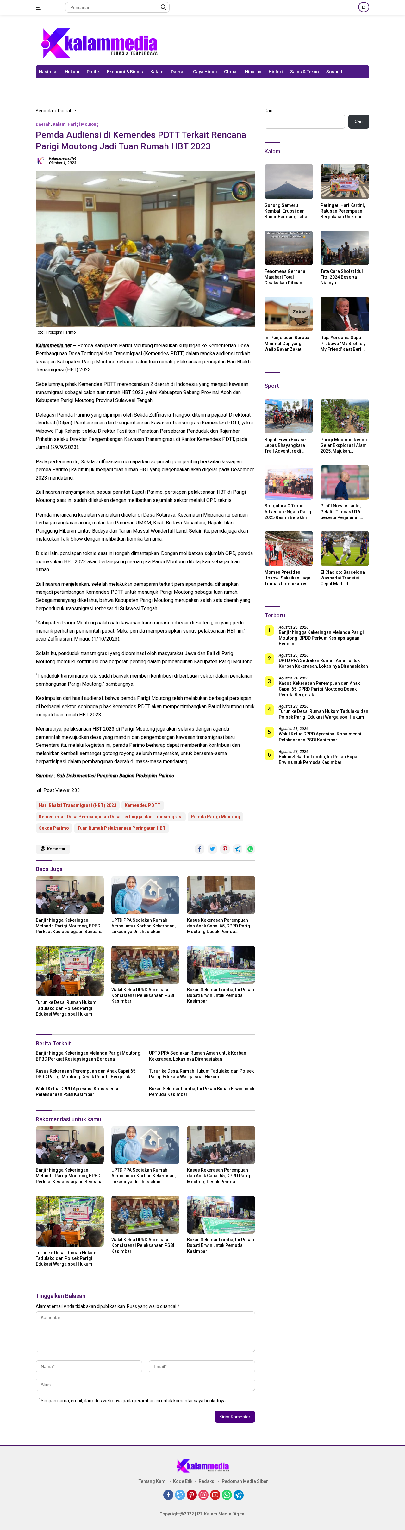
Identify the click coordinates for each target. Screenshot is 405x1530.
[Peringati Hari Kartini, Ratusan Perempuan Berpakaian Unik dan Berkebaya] (345, 181)
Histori (276, 71)
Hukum (72, 71)
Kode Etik (182, 1481)
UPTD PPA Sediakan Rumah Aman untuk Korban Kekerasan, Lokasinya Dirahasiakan (143, 926)
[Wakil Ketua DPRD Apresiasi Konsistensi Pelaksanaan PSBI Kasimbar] (145, 965)
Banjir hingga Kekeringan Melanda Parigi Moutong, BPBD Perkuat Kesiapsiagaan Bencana (69, 926)
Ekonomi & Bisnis (125, 71)
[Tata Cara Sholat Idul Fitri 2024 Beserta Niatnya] (345, 248)
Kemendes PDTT (143, 805)
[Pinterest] (192, 1495)
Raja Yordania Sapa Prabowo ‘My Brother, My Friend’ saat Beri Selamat (343, 343)
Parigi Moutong (83, 124)
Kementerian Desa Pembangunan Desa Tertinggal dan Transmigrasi (111, 816)
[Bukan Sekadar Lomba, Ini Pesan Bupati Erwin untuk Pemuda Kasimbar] (221, 965)
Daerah (178, 71)
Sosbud (334, 71)
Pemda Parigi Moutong (215, 816)
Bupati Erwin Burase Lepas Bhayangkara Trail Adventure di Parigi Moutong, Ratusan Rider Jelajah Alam (287, 445)
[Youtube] (215, 1495)
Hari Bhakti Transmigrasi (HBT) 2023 (77, 805)
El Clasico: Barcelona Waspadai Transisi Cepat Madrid (343, 577)
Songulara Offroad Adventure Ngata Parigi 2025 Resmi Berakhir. (289, 511)
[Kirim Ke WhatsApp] (250, 849)
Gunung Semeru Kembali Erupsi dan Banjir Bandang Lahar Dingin (287, 211)
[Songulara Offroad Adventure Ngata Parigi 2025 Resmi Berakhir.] (289, 482)
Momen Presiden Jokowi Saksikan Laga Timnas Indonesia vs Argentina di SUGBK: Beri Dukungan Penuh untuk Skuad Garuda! (287, 577)
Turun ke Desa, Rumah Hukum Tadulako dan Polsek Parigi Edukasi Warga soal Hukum (66, 1008)
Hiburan (253, 71)
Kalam (157, 71)
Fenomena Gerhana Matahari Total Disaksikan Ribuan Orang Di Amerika (285, 277)
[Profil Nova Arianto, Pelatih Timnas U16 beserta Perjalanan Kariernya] (345, 482)
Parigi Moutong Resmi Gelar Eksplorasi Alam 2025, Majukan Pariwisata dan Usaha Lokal (344, 445)
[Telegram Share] (237, 849)
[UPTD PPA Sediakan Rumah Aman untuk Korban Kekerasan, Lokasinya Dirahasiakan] (145, 895)
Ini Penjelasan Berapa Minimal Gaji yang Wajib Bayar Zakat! (287, 343)
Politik (93, 71)
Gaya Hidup (205, 71)
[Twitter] (180, 1495)
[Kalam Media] (99, 42)
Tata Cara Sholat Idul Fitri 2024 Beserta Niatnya (342, 277)
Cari (268, 110)
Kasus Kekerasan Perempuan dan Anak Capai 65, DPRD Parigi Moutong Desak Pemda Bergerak (219, 926)
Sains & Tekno (304, 71)
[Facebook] (168, 1495)
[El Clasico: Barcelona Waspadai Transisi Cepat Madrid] (345, 548)
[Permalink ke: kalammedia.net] (41, 160)
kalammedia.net (62, 158)
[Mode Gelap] (363, 7)
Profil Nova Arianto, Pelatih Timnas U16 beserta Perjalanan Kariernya (341, 511)
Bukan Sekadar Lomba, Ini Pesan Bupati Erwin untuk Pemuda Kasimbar (220, 995)
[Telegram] (239, 1495)
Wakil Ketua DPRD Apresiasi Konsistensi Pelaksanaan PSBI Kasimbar (142, 995)
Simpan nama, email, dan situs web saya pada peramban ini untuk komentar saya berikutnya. (134, 1400)
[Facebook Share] (199, 849)
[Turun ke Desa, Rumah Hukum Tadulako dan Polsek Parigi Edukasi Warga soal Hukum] (70, 971)
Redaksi (207, 1481)
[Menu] (40, 7)
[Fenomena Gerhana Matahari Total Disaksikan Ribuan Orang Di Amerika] (289, 248)
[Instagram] (203, 1495)
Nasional (48, 71)
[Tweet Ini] (212, 849)
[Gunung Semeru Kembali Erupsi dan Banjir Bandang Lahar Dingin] (289, 181)
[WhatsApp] (227, 1495)
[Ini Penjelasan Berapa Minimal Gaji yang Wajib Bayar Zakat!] (289, 314)
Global (231, 71)
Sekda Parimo (54, 828)
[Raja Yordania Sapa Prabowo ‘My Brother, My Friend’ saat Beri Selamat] (345, 314)
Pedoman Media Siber (245, 1481)
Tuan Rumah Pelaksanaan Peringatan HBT (121, 828)
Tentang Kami (153, 1481)
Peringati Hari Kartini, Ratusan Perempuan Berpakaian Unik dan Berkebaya (343, 211)
